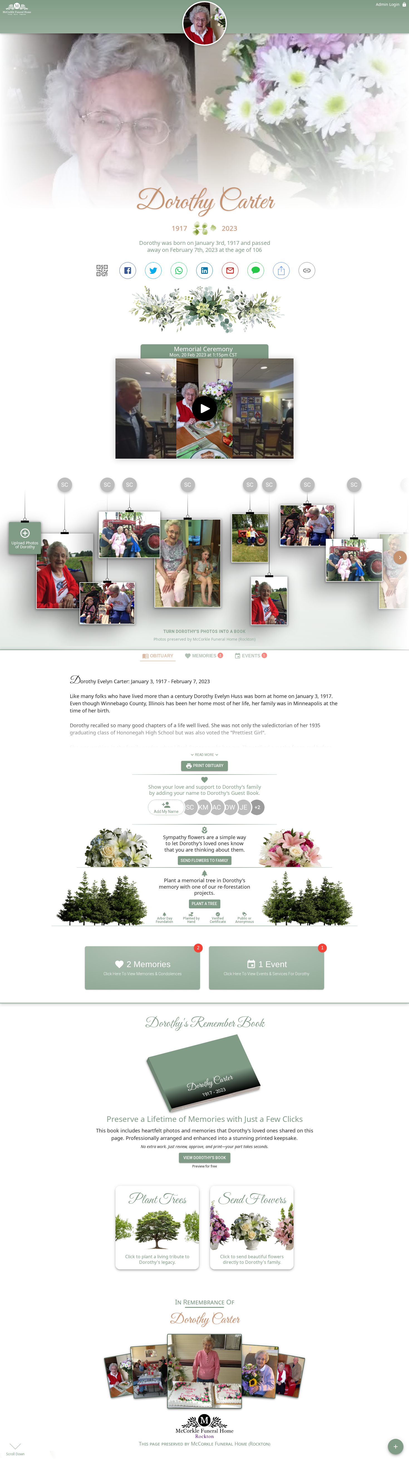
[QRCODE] (102, 270)
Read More (204, 755)
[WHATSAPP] (179, 270)
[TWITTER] (153, 270)
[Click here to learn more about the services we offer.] (204, 1426)
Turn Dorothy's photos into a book (205, 631)
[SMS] (255, 270)
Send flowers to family (204, 860)
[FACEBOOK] (127, 270)
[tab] (158, 655)
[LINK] (307, 270)
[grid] (204, 561)
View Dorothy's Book (204, 1158)
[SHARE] (281, 270)
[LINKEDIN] (204, 270)
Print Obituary (207, 765)
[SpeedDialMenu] (395, 1446)
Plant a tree (204, 903)
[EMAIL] (230, 270)
